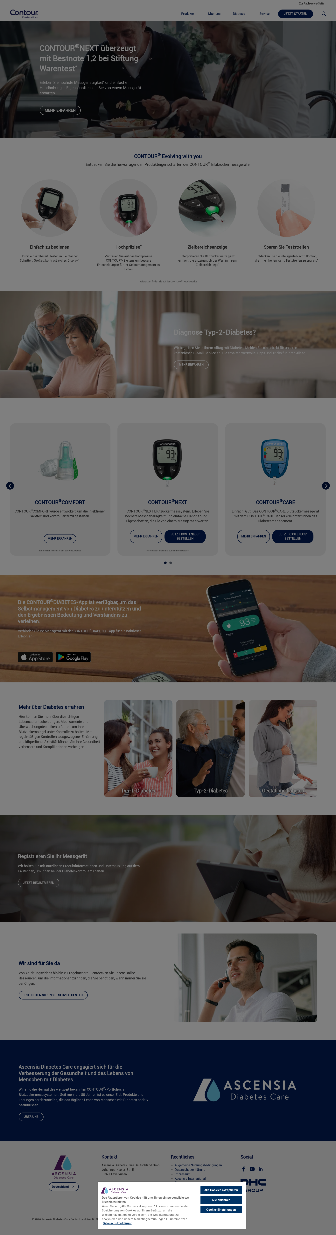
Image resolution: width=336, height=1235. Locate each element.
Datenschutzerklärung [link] (117, 1223)
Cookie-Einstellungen (221, 1209)
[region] (172, 1205)
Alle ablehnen (221, 1200)
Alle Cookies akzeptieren (221, 1190)
